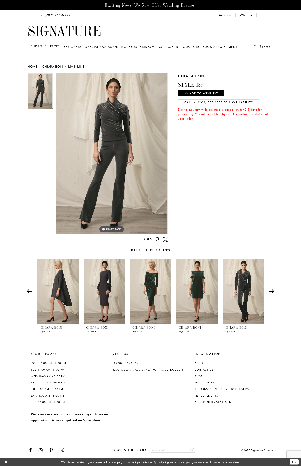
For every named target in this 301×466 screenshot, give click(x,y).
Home (32, 67)
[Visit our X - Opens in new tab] (62, 450)
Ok (294, 462)
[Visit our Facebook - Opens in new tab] (30, 450)
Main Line (76, 67)
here (236, 462)
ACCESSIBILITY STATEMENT (214, 402)
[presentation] (58, 291)
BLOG (199, 376)
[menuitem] (55, 15)
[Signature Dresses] (64, 31)
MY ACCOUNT (205, 382)
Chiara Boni (52, 67)
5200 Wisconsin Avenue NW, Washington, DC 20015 (148, 369)
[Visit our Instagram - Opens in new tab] (41, 450)
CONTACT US (204, 369)
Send (192, 450)
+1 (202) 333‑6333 (125, 363)
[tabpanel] (40, 92)
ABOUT (200, 363)
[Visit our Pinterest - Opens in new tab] (51, 450)
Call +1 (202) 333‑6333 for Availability (218, 102)
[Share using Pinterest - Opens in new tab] (157, 239)
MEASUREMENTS (206, 395)
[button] (258, 47)
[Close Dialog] (6, 462)
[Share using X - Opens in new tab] (165, 239)
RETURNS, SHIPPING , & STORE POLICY (222, 389)
